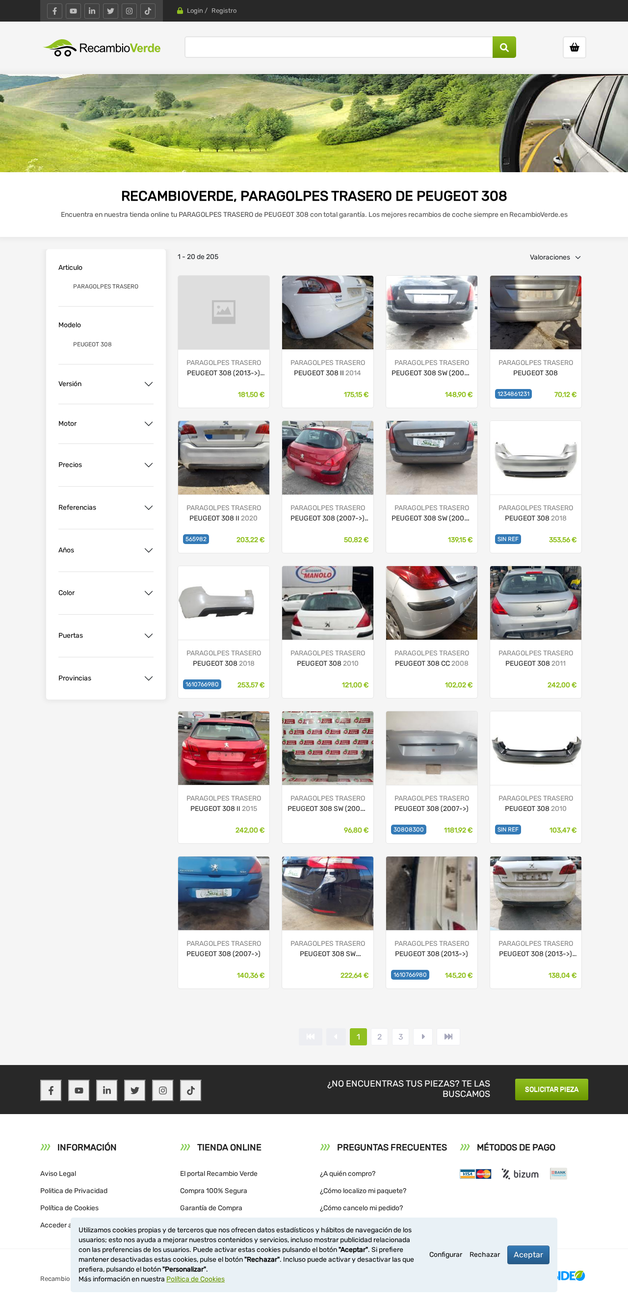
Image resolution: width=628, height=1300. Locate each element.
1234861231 (513, 393)
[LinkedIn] (92, 11)
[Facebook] (54, 11)
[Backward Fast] (310, 1036)
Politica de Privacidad (73, 1191)
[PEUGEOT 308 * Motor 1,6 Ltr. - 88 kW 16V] (431, 312)
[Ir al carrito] (574, 47)
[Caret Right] (423, 1036)
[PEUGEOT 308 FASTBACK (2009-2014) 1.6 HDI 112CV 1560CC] (535, 602)
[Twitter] (110, 11)
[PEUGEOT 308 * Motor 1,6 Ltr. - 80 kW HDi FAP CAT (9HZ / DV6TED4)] (327, 747)
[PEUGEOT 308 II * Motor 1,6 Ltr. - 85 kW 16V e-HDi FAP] (327, 312)
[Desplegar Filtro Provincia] (149, 678)
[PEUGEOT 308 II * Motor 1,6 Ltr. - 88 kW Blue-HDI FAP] (535, 892)
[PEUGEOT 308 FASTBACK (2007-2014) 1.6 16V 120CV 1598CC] (535, 312)
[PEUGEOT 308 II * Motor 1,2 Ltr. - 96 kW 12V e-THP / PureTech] (223, 312)
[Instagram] (129, 11)
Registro (223, 10)
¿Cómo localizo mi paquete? (363, 1191)
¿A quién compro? (347, 1174)
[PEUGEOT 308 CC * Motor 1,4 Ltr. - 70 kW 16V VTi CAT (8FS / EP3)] (431, 747)
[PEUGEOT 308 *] (431, 457)
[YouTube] (73, 11)
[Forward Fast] (448, 1036)
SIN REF (508, 539)
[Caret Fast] (336, 1036)
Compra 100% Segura (213, 1191)
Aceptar (528, 1254)
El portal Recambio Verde (219, 1174)
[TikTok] (148, 11)
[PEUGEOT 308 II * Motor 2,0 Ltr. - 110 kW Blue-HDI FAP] (431, 892)
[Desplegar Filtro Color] (149, 593)
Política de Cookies (69, 1208)
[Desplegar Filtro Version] (149, 384)
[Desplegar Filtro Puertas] (149, 636)
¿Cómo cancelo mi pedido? (361, 1208)
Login (195, 10)
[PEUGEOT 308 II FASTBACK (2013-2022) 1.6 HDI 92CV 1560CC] (223, 747)
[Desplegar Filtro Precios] (149, 465)
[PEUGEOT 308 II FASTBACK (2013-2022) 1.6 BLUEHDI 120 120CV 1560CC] (223, 457)
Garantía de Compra (211, 1208)
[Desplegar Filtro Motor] (149, 424)
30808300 (408, 829)
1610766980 (202, 684)
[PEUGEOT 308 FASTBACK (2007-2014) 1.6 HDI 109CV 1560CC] (535, 747)
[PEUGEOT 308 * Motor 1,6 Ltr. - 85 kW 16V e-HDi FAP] (327, 892)
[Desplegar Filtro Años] (149, 550)
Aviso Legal (58, 1174)
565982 (196, 539)
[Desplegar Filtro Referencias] (149, 508)
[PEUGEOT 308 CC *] (327, 457)
